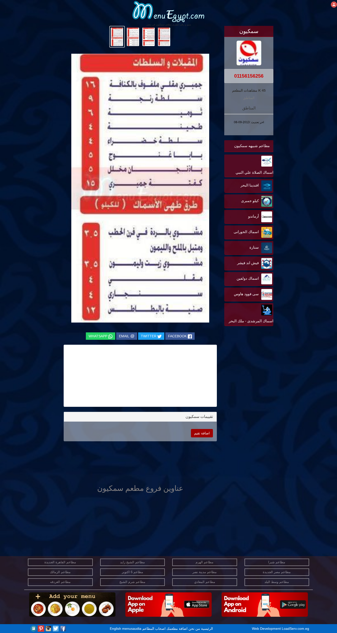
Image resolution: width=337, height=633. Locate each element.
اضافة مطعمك (177, 629)
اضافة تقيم (202, 433)
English (115, 629)
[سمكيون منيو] (164, 36)
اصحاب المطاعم (154, 629)
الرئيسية (207, 629)
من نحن (194, 629)
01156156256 (248, 76)
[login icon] (334, 4)
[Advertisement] (242, 377)
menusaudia (131, 629)
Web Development (267, 629)
